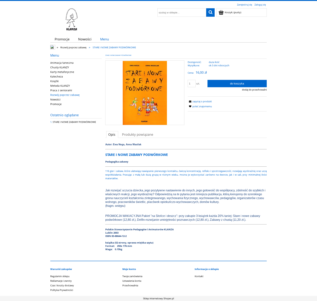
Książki (54, 81)
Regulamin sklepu (60, 276)
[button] (200, 101)
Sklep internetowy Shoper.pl (158, 298)
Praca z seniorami (61, 90)
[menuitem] (62, 39)
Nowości (55, 99)
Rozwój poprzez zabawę (65, 95)
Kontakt (199, 276)
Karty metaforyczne (62, 72)
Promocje (56, 104)
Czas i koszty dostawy (62, 285)
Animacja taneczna (62, 62)
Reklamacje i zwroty (61, 280)
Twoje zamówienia (132, 276)
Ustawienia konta (131, 280)
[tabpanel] (186, 200)
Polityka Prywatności (61, 290)
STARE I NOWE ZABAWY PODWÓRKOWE (74, 122)
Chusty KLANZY (59, 67)
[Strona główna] (72, 19)
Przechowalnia (130, 285)
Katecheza (56, 76)
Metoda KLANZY (60, 85)
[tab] (112, 134)
